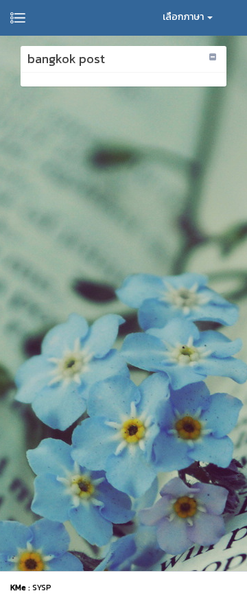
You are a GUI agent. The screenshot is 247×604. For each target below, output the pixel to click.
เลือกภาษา (184, 17)
